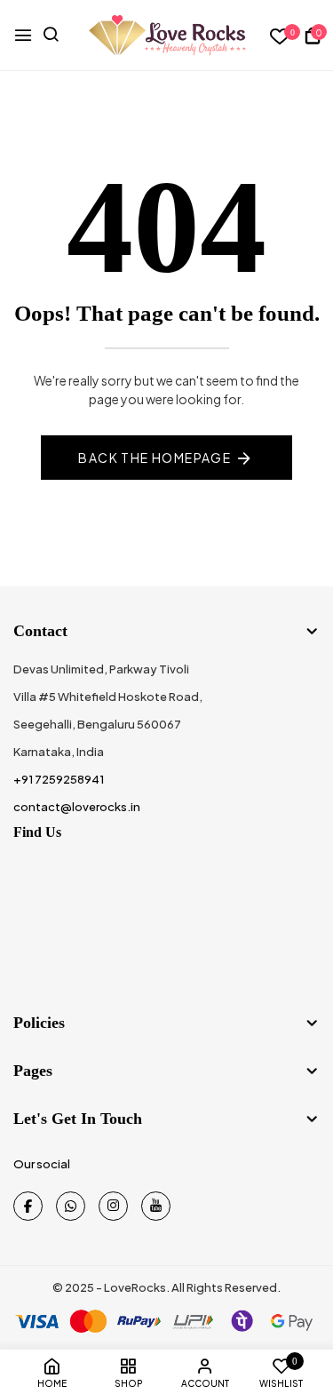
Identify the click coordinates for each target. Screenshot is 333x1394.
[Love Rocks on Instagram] (113, 1206)
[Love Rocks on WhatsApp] (70, 1206)
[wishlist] (280, 37)
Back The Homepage (154, 458)
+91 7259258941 (58, 779)
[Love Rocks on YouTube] (155, 1206)
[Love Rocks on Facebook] (28, 1206)
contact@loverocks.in (76, 807)
